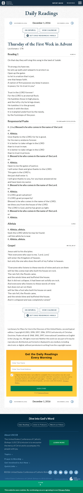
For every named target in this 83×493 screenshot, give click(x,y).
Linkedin (66, 472)
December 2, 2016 (63, 23)
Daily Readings (24, 425)
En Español (30, 30)
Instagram (71, 472)
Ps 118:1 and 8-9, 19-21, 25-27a (66, 121)
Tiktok (76, 472)
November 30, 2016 (20, 23)
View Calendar (49, 30)
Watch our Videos (57, 425)
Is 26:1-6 (72, 54)
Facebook (55, 472)
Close (40, 482)
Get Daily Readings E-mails (43, 35)
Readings (71, 3)
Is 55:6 (73, 224)
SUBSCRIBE (41, 388)
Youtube (61, 472)
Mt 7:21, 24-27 (71, 245)
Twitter (50, 472)
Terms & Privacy (43, 393)
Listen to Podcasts (40, 425)
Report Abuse (57, 3)
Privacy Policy (64, 490)
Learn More (59, 442)
